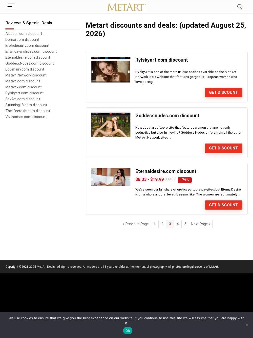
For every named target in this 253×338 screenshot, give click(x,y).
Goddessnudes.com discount (167, 116)
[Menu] (11, 6)
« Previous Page (136, 224)
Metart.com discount (22, 81)
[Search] (240, 6)
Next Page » (201, 224)
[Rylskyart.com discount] (110, 59)
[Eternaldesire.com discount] (110, 170)
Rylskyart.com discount (161, 60)
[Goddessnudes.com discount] (110, 115)
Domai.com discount (22, 39)
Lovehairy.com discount (24, 69)
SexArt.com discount (22, 99)
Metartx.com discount (23, 87)
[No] (246, 324)
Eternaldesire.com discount (165, 171)
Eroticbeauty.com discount (27, 45)
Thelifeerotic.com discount (27, 111)
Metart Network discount (26, 75)
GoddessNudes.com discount (29, 63)
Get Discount (223, 92)
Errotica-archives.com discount (31, 51)
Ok (128, 331)
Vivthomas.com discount (26, 117)
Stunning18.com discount (26, 105)
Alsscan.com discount (23, 33)
